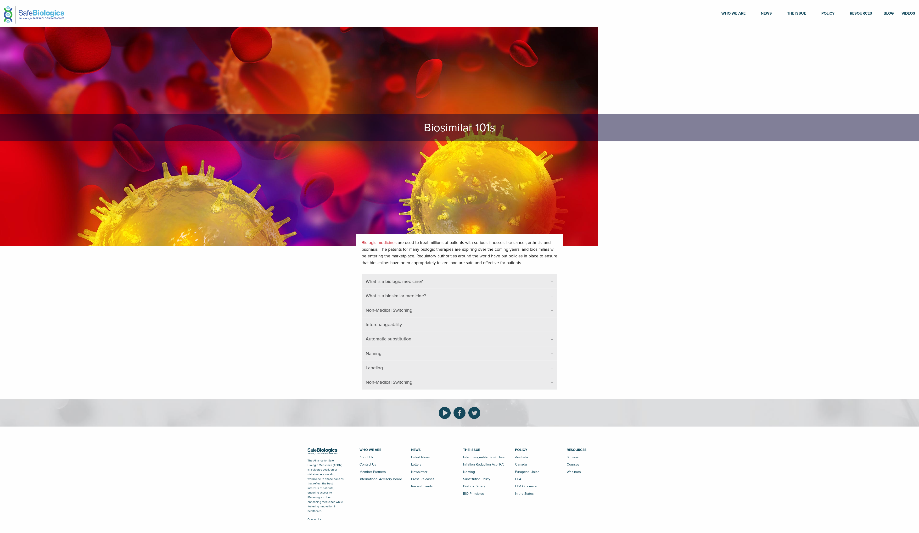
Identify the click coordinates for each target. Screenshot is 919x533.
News (766, 13)
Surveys (573, 457)
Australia (521, 457)
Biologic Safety (474, 486)
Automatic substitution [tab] (388, 339)
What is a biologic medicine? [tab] (394, 281)
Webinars (574, 472)
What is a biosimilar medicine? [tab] (396, 296)
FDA (518, 479)
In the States (524, 494)
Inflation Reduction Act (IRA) (483, 464)
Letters (416, 464)
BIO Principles (473, 494)
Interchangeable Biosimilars (484, 457)
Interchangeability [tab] (384, 324)
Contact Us (315, 519)
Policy (828, 13)
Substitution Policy (476, 479)
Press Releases (422, 479)
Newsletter (419, 472)
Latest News (420, 457)
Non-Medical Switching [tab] (389, 310)
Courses (573, 464)
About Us (366, 457)
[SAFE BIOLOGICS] (34, 13)
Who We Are (733, 13)
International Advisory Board (380, 479)
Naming (469, 472)
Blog (889, 13)
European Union (527, 472)
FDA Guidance (526, 486)
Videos (908, 13)
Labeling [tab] (374, 368)
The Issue (796, 13)
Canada (521, 464)
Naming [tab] (373, 353)
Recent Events (422, 486)
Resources (861, 13)
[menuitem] (733, 13)
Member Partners (372, 472)
